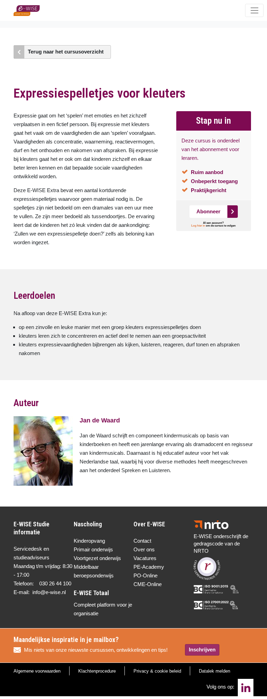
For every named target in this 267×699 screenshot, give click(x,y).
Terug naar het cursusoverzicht (66, 52)
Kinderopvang (89, 541)
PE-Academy (149, 567)
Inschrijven (202, 649)
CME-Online (148, 584)
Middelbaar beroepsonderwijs (94, 571)
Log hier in (198, 225)
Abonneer (208, 211)
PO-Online (145, 575)
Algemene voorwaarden (37, 671)
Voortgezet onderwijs (97, 558)
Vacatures (145, 558)
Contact (142, 541)
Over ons (144, 549)
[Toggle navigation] (254, 10)
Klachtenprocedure (97, 671)
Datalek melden (214, 671)
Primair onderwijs (93, 549)
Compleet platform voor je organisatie (103, 609)
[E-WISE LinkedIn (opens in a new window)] (245, 687)
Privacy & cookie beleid (157, 671)
